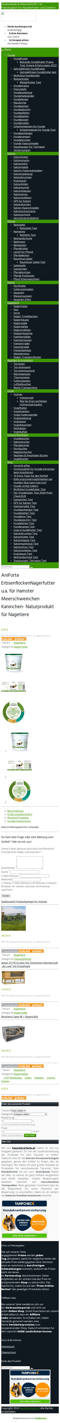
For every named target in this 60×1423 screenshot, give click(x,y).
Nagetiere (13, 302)
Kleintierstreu (21, 353)
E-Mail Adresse (10, 876)
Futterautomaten (23, 289)
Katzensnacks (21, 160)
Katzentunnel (21, 187)
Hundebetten (21, 116)
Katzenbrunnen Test (26, 533)
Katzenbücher (22, 442)
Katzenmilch (21, 163)
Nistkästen (20, 428)
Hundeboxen (21, 119)
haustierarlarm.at (23, 1148)
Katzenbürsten (22, 204)
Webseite (6, 879)
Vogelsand (20, 421)
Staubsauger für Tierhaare (29, 146)
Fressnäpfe (20, 89)
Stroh (17, 313)
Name (5, 872)
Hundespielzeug (23, 92)
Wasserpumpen (23, 296)
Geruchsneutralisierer (26, 218)
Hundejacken (21, 106)
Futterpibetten (22, 380)
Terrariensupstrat (24, 370)
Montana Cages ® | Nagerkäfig (19, 1016)
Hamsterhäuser (23, 340)
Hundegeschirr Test (25, 520)
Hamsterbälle (21, 347)
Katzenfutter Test (24, 537)
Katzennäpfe (21, 167)
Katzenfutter (21, 157)
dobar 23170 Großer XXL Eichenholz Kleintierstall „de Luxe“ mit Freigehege (29, 964)
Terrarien (19, 364)
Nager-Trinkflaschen (26, 316)
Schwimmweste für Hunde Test (38, 130)
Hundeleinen (21, 99)
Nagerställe (20, 323)
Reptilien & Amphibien (20, 360)
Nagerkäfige (21, 326)
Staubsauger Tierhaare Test (30, 560)
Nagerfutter (21, 306)
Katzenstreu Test (24, 547)
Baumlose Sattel (23, 258)
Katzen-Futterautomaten (28, 170)
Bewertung (7, 1117)
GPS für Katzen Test (25, 503)
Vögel (10, 391)
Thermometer (22, 377)
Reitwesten (20, 245)
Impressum (7, 1346)
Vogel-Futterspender (26, 414)
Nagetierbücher (23, 452)
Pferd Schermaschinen (26, 279)
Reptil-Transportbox (25, 387)
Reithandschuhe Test (26, 557)
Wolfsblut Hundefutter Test (30, 489)
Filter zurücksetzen (12, 1135)
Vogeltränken (21, 411)
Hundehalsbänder (24, 96)
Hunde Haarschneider (26, 143)
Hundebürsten (22, 140)
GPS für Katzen (22, 201)
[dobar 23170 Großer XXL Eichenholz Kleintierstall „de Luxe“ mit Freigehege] (13, 983)
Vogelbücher (21, 459)
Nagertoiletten (22, 330)
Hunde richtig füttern (26, 486)
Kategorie (7, 1114)
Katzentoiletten (22, 197)
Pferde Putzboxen (24, 275)
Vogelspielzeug (22, 418)
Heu (16, 309)
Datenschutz (8, 1352)
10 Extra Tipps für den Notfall (31, 475)
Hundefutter (21, 58)
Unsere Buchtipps (17, 435)
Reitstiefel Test (28, 228)
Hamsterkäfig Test (24, 506)
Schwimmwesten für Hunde (29, 126)
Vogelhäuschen (22, 425)
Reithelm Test (28, 235)
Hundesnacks (21, 85)
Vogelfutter (20, 408)
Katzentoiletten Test (25, 550)
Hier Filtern (30, 1135)
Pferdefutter (21, 248)
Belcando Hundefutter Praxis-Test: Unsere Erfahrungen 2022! (38, 63)
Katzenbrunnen (23, 177)
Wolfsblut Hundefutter (27, 75)
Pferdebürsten (22, 272)
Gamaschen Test (23, 499)
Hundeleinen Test (24, 523)
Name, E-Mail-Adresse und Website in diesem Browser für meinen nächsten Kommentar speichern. (28, 886)
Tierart (5, 1110)
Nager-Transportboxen (27, 357)
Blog (10, 462)
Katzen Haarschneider (26, 208)
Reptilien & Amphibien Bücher (31, 455)
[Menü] (19, 20)
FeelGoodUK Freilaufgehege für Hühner (24, 901)
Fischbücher (20, 448)
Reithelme (19, 231)
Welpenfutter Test (30, 82)
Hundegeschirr (22, 109)
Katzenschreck (22, 214)
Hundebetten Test (24, 513)
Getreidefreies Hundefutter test (38, 72)
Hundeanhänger (23, 133)
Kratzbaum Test (23, 553)
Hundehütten (21, 123)
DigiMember (41, 1418)
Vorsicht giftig (22, 465)
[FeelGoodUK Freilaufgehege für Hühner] (13, 930)
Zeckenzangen (22, 150)
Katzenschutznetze (25, 211)
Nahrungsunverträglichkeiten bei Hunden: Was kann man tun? (33, 480)
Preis (4, 1128)
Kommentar (9, 868)
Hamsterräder (22, 343)
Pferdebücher (21, 445)
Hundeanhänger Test (26, 509)
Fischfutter (20, 286)
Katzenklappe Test (24, 540)
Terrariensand (22, 367)
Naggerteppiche (23, 333)
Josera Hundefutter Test (28, 530)
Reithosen (19, 241)
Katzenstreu (21, 194)
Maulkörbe (20, 102)
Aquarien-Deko (22, 299)
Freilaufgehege (22, 350)
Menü (7, 49)
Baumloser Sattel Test (32, 262)
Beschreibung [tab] (15, 811)
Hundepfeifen (22, 113)
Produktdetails (9, 951)
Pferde (11, 221)
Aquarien (19, 292)
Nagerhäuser (21, 319)
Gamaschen (20, 269)
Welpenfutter (21, 79)
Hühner (18, 394)
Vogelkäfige (20, 431)
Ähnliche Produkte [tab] (18, 817)
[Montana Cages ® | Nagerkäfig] (13, 1045)
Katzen (11, 153)
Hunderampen (22, 136)
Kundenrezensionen (19, 821)
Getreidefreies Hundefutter (29, 68)
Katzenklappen (22, 191)
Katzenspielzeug (23, 174)
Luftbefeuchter (22, 384)
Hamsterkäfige (22, 336)
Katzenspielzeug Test (26, 543)
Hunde (11, 55)
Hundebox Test (22, 516)
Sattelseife (20, 265)
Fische (10, 282)
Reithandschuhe (23, 238)
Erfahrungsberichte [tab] (19, 814)
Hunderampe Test (24, 526)
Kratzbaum (20, 180)
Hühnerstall (26, 397)
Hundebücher (21, 438)
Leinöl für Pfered (23, 252)
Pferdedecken (21, 255)
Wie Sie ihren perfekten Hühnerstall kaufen (33, 402)
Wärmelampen (22, 374)
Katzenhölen (21, 184)
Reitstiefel (19, 224)
